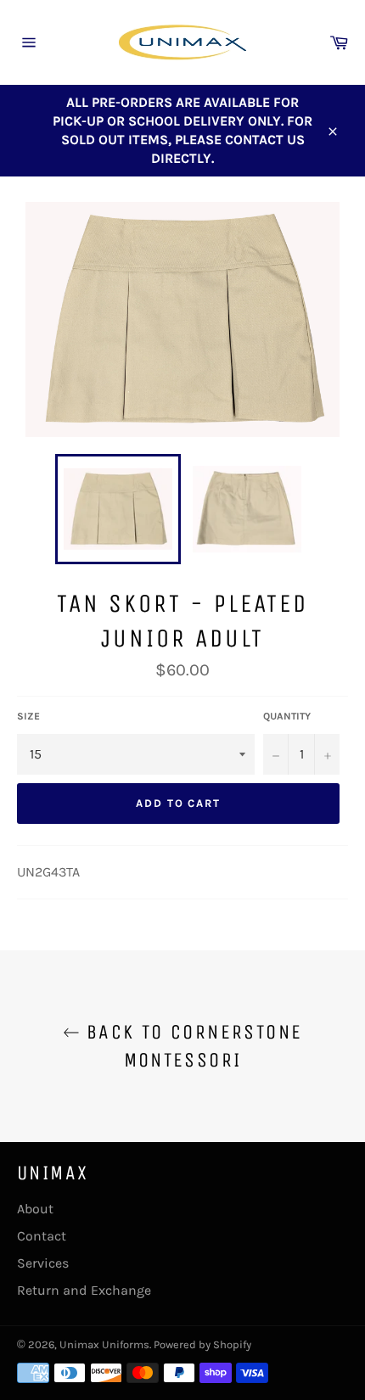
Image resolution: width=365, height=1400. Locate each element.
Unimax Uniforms (104, 1344)
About (35, 1209)
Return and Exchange (84, 1290)
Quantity (287, 716)
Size (28, 716)
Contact (41, 1236)
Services (43, 1263)
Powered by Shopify (202, 1344)
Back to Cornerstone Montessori (191, 1046)
